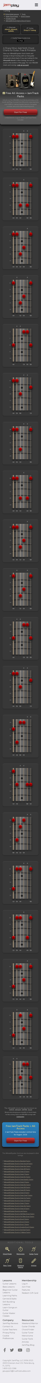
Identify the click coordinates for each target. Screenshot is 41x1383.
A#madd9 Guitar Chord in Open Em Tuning (17, 1177)
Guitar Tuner (27, 1333)
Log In (25, 1284)
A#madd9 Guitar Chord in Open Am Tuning (17, 1206)
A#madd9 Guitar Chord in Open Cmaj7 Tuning (18, 1195)
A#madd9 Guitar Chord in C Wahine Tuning (17, 1232)
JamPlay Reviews (10, 1323)
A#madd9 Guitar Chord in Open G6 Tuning (17, 1169)
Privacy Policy (9, 1333)
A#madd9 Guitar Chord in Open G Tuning (16, 1171)
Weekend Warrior (30, 1323)
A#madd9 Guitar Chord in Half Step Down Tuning (19, 1214)
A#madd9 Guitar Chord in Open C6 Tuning (17, 1201)
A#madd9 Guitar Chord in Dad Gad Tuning (17, 1230)
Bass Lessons (9, 1287)
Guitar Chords (28, 1326)
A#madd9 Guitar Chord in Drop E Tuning (16, 1219)
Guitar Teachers (10, 1330)
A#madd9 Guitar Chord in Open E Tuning (16, 1182)
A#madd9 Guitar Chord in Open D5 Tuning (17, 1190)
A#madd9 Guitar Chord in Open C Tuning (16, 1203)
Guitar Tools (27, 1339)
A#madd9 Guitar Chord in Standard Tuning (17, 1161)
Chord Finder (28, 1330)
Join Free (26, 1287)
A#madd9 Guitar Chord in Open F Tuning (16, 1174)
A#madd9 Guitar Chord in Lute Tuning (15, 1211)
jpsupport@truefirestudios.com (17, 1371)
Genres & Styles (9, 1299)
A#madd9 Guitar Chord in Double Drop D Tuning (19, 1227)
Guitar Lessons (9, 1284)
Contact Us (8, 1326)
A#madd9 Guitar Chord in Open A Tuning (16, 1209)
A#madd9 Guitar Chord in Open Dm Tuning (17, 1185)
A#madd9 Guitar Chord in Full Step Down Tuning (19, 1216)
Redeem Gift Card (30, 1293)
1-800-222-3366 (9, 1368)
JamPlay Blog (28, 1345)
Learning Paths (10, 1296)
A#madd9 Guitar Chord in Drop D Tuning (16, 1222)
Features (26, 1290)
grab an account (23, 65)
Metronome (27, 1336)
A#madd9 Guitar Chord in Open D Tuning (16, 1193)
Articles (25, 1342)
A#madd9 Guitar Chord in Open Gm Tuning (17, 1166)
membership (20, 1117)
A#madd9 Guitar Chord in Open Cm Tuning (17, 1198)
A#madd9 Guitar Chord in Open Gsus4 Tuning (18, 1164)
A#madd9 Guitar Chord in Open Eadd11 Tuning (18, 1179)
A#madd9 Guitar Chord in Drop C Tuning (16, 1224)
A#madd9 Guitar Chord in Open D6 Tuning (17, 1187)
